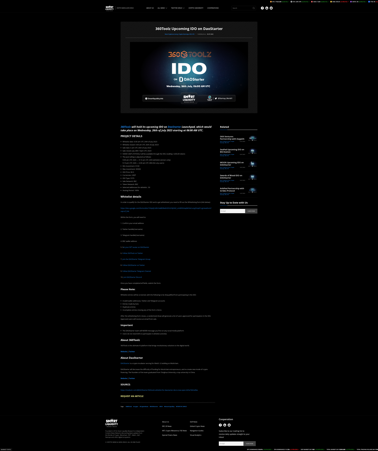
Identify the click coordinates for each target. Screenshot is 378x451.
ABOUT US (150, 8)
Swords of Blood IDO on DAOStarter (231, 176)
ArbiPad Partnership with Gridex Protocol (232, 189)
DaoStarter (174, 127)
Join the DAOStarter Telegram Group (136, 259)
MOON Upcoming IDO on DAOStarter (232, 163)
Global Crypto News (197, 426)
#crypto (135, 406)
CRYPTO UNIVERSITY (196, 8)
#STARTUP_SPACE (181, 406)
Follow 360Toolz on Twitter (132, 253)
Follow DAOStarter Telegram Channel (136, 271)
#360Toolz (129, 406)
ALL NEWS (161, 8)
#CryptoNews (144, 406)
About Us (165, 422)
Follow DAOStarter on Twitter (133, 265)
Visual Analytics (195, 435)
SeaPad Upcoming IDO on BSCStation (232, 150)
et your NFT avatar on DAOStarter (136, 247)
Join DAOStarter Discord (132, 277)
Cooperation (226, 419)
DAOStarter (125, 363)
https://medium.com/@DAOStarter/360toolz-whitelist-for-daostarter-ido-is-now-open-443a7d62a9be (159, 390)
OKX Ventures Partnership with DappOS (232, 137)
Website (124, 351)
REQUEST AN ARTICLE (132, 396)
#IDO (161, 406)
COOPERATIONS (213, 8)
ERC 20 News (167, 426)
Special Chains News (169, 435)
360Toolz (126, 127)
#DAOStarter (154, 406)
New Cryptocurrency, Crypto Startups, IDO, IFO (179, 34)
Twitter (132, 351)
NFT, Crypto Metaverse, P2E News (174, 431)
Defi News (193, 422)
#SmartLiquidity (169, 406)
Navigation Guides (197, 431)
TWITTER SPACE (176, 8)
